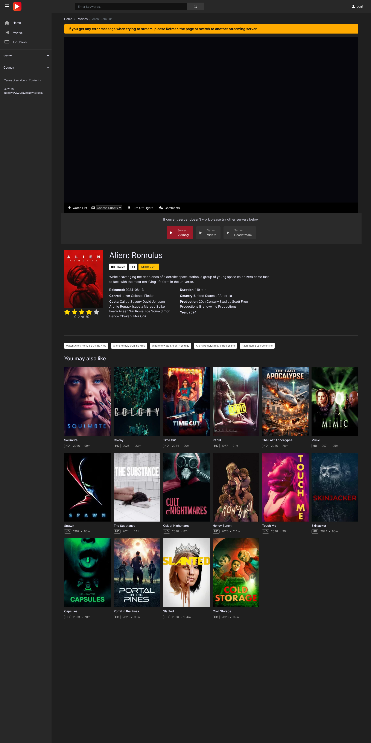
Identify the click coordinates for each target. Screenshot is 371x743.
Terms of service (14, 80)
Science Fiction (143, 296)
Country (9, 67)
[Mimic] (335, 401)
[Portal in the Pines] (137, 572)
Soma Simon (160, 311)
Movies (18, 32)
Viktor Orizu (139, 316)
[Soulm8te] (87, 401)
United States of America (213, 296)
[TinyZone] (18, 6)
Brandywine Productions (218, 306)
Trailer (120, 267)
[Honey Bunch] (236, 487)
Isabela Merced (143, 306)
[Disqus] (211, 677)
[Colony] (137, 401)
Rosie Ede (142, 311)
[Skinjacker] (335, 487)
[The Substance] (137, 487)
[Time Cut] (186, 401)
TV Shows (20, 42)
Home (17, 23)
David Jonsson (154, 301)
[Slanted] (186, 572)
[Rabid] (236, 401)
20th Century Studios (215, 301)
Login (360, 6)
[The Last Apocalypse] (285, 401)
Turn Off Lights (142, 208)
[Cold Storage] (236, 572)
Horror (125, 296)
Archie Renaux (120, 306)
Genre (7, 55)
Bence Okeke (119, 316)
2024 (192, 312)
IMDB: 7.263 (148, 267)
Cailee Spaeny (131, 301)
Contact (34, 80)
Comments (172, 208)
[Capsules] (87, 572)
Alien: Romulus (136, 255)
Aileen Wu (126, 311)
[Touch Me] (285, 487)
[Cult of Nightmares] (186, 487)
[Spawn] (87, 487)
